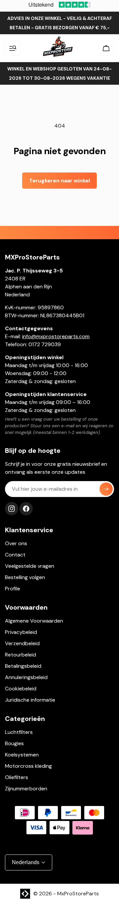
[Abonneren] (106, 489)
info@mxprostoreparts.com (56, 336)
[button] (13, 48)
